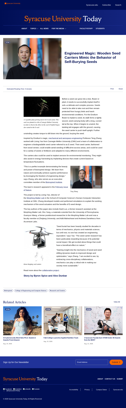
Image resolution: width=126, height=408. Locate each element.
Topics (33, 28)
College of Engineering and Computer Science (30, 290)
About (24, 28)
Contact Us (110, 379)
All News (44, 28)
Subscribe (106, 5)
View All (117, 302)
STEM (7, 42)
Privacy (87, 389)
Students (100, 28)
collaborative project (50, 270)
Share (120, 89)
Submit (115, 362)
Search (118, 5)
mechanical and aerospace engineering (65, 138)
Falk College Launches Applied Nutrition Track (61, 338)
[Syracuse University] (17, 4)
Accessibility (73, 389)
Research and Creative (57, 290)
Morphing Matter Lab (35, 198)
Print (112, 89)
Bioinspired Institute (54, 182)
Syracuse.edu (92, 5)
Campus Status (101, 389)
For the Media (58, 28)
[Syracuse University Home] (63, 19)
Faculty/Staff (86, 28)
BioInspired (8, 290)
